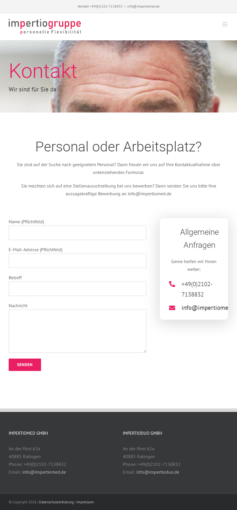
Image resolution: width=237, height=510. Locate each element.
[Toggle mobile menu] (225, 24)
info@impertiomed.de (143, 6)
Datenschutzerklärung (56, 502)
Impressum (85, 502)
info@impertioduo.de (157, 472)
